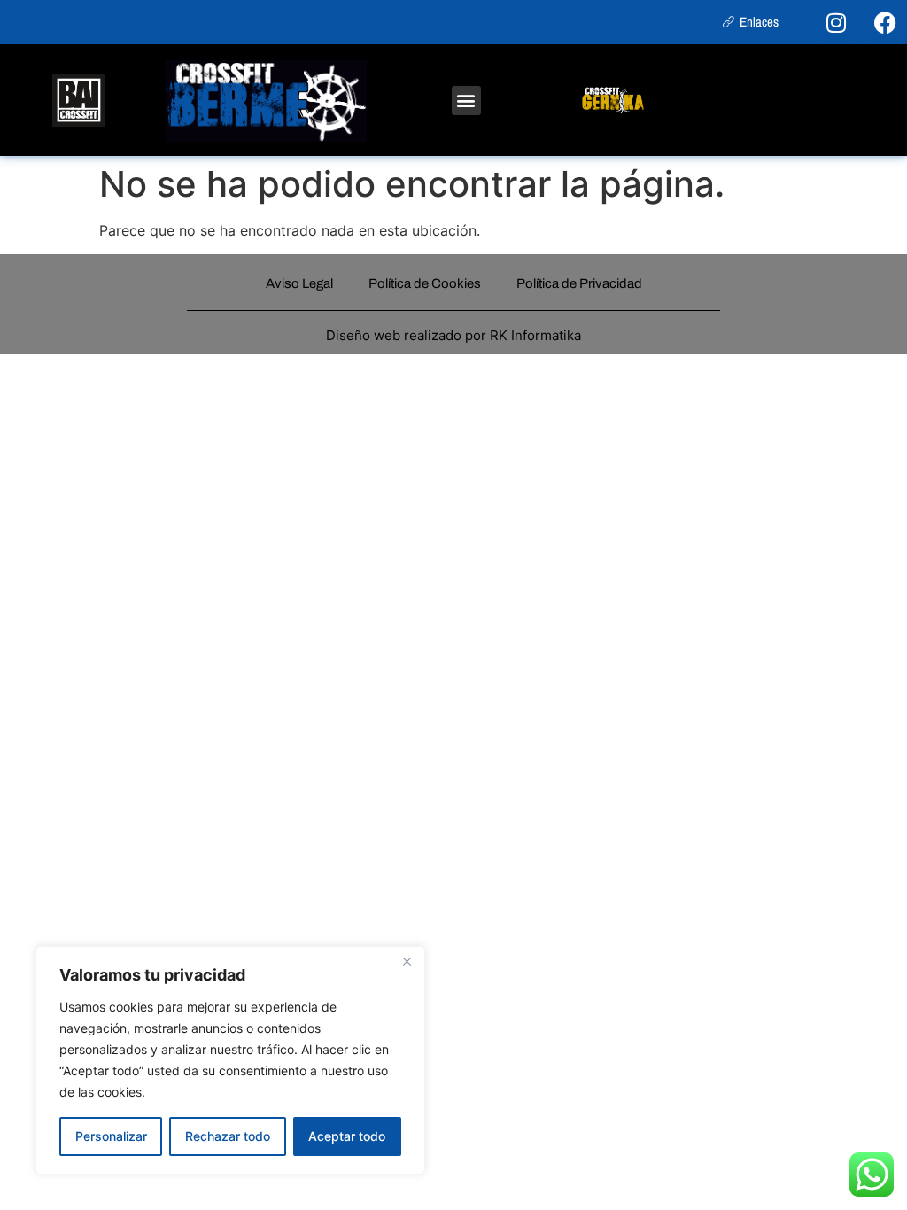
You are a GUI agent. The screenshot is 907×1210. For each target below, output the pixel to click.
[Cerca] (406, 961)
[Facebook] (885, 22)
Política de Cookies (424, 283)
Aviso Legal (299, 283)
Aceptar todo (346, 1136)
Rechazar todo (227, 1136)
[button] (466, 100)
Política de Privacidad (579, 283)
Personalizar (111, 1136)
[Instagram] (836, 22)
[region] (230, 1060)
